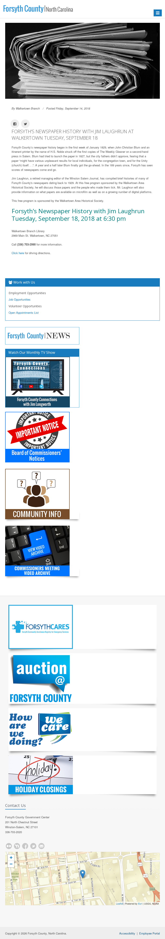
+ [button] (11, 857)
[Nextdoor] (17, 846)
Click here (18, 253)
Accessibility (127, 933)
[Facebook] (25, 846)
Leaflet (119, 903)
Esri (140, 903)
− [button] (11, 864)
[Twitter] (33, 846)
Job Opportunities (20, 299)
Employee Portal (149, 933)
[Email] (41, 846)
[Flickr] (9, 846)
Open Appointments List (24, 312)
